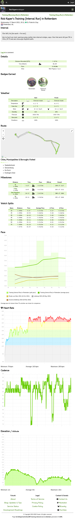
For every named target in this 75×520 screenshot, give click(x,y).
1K (15, 185)
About (13, 499)
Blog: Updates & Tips (13, 503)
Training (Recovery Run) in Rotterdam (15, 15)
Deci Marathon (15, 192)
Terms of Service (37, 499)
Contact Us (63, 499)
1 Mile (15, 189)
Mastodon (63, 503)
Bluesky (63, 506)
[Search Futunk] (6, 2)
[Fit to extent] (3, 138)
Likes (3, 48)
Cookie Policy (37, 506)
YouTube (63, 510)
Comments (8, 46)
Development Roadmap (13, 510)
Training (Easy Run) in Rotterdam (61, 15)
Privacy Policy (37, 503)
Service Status (13, 506)
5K (15, 196)
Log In (72, 2)
